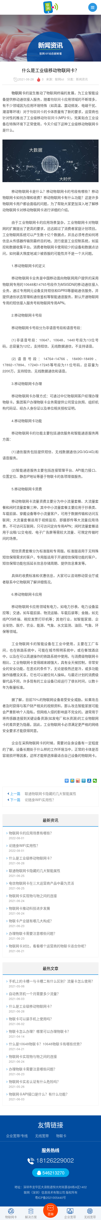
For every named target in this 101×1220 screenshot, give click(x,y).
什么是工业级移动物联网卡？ (31, 858)
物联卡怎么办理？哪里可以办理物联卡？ (40, 1031)
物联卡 (61, 1135)
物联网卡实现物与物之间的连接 (33, 895)
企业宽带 (70, 1217)
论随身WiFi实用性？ (40, 799)
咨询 (50, 1214)
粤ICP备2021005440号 (50, 1197)
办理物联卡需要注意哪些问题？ (33, 933)
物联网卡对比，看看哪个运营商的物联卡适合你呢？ (48, 945)
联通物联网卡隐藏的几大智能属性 (50, 793)
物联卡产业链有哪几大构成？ (31, 920)
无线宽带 (42, 1135)
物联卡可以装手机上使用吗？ (31, 1018)
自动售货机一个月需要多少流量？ (34, 993)
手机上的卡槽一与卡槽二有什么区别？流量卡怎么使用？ (52, 981)
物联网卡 (57, 99)
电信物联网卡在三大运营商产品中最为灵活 (41, 883)
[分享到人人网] (89, 781)
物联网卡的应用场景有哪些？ (31, 832)
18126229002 (54, 1159)
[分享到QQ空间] (72, 781)
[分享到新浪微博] (78, 781)
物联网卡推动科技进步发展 (29, 908)
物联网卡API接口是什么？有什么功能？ (39, 1094)
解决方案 (31, 1217)
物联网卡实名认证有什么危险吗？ (34, 1081)
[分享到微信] (95, 781)
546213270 (52, 1172)
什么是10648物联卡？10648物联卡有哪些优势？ (46, 1043)
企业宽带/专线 (17, 1135)
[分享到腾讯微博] (84, 781)
